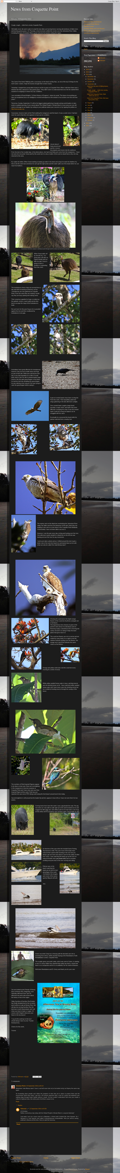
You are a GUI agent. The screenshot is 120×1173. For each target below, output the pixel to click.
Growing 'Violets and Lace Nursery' (94, 28)
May (88, 110)
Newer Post (16, 1158)
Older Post (75, 1158)
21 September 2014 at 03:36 (37, 1108)
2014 (87, 74)
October (90, 81)
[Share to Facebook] (39, 1077)
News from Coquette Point (34, 9)
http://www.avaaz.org (17, 109)
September (90, 84)
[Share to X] (37, 1077)
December (90, 76)
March (89, 115)
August (89, 103)
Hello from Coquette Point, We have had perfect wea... (97, 98)
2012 (87, 125)
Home (46, 1158)
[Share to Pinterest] (41, 1077)
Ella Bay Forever (89, 26)
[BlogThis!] (35, 1077)
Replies (20, 1105)
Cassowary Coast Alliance (91, 24)
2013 (87, 123)
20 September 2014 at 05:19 (34, 1086)
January (90, 120)
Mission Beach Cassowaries (92, 31)
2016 (87, 69)
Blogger (87, 1169)
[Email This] (33, 1077)
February (90, 117)
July (88, 105)
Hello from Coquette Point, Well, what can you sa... (96, 94)
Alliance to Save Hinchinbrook (93, 22)
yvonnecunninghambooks (91, 33)
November (90, 79)
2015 (87, 72)
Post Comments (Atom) (26, 1161)
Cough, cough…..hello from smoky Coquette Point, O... (97, 90)
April (88, 112)
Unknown (24, 1108)
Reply (17, 1101)
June (89, 107)
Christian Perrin (21, 1086)
